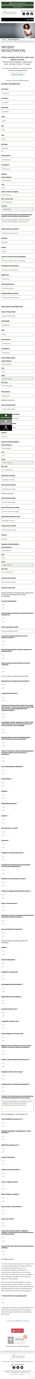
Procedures (12, 1361)
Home (3, 1361)
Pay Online (6, 428)
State (3, 375)
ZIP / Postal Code (7, 199)
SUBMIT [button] (17, 1330)
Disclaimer (22, 1374)
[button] (29, 19)
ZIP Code (4, 382)
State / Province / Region (9, 191)
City (2, 184)
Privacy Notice (14, 1374)
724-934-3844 (28, 11)
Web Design (15, 1372)
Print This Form (17, 74)
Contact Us (23, 1361)
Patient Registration (6, 423)
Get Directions (17, 7)
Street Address (6, 177)
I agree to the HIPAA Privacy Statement (18, 1321)
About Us (7, 1361)
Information (17, 1361)
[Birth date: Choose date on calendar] (2, 151)
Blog (32, 1361)
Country (4, 206)
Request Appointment (6, 417)
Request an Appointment (17, 3)
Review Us (28, 1361)
